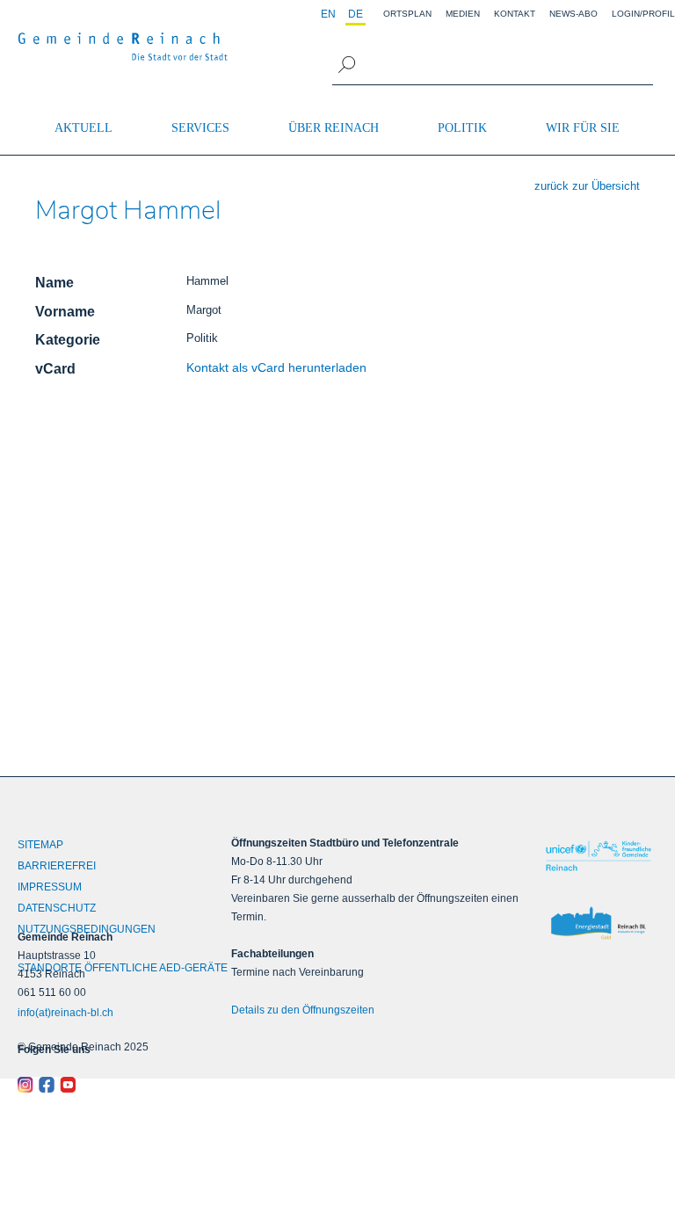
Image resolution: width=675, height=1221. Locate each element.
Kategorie (67, 339)
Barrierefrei (57, 866)
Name (54, 282)
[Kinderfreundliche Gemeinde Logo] (598, 855)
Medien (463, 13)
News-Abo (573, 13)
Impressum (50, 887)
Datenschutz (57, 908)
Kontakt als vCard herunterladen (276, 367)
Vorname (65, 311)
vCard (55, 368)
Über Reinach (333, 127)
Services (200, 127)
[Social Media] (98, 1085)
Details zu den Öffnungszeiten (302, 1010)
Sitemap (40, 845)
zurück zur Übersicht (587, 186)
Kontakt (514, 13)
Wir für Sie (583, 127)
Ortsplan (407, 13)
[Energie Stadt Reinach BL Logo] (598, 923)
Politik (462, 127)
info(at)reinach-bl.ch (65, 1013)
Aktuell (83, 127)
